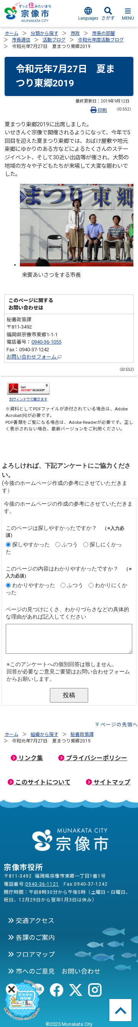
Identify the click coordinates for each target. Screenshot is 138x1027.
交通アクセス (34, 920)
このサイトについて (42, 782)
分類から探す (44, 33)
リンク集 (30, 758)
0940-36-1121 (42, 884)
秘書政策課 (82, 734)
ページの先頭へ (119, 725)
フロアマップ (34, 954)
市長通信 (21, 40)
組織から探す (44, 734)
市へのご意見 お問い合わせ (57, 971)
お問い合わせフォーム (32, 357)
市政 (75, 33)
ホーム (11, 33)
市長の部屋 (103, 33)
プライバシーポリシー (95, 758)
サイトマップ (111, 782)
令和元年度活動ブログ (101, 40)
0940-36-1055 (46, 342)
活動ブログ (54, 40)
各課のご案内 (34, 937)
